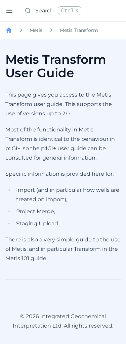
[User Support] (8, 30)
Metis (36, 30)
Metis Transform (79, 30)
